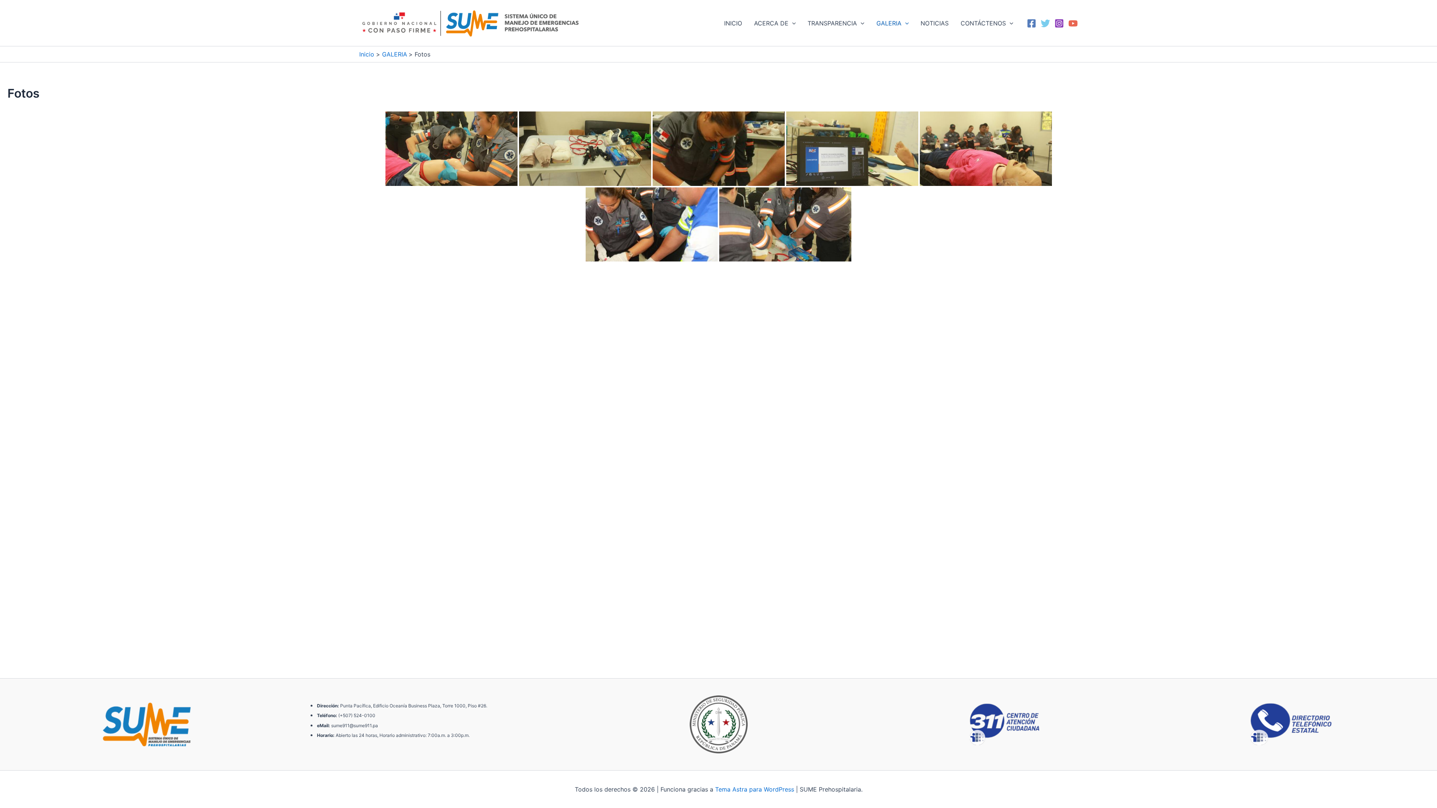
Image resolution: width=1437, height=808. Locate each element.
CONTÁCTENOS (983, 23)
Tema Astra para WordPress (754, 789)
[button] (792, 23)
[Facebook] (1031, 23)
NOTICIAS (935, 23)
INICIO (733, 23)
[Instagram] (1059, 23)
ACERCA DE (771, 23)
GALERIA (888, 23)
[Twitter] (1045, 23)
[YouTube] (1073, 23)
